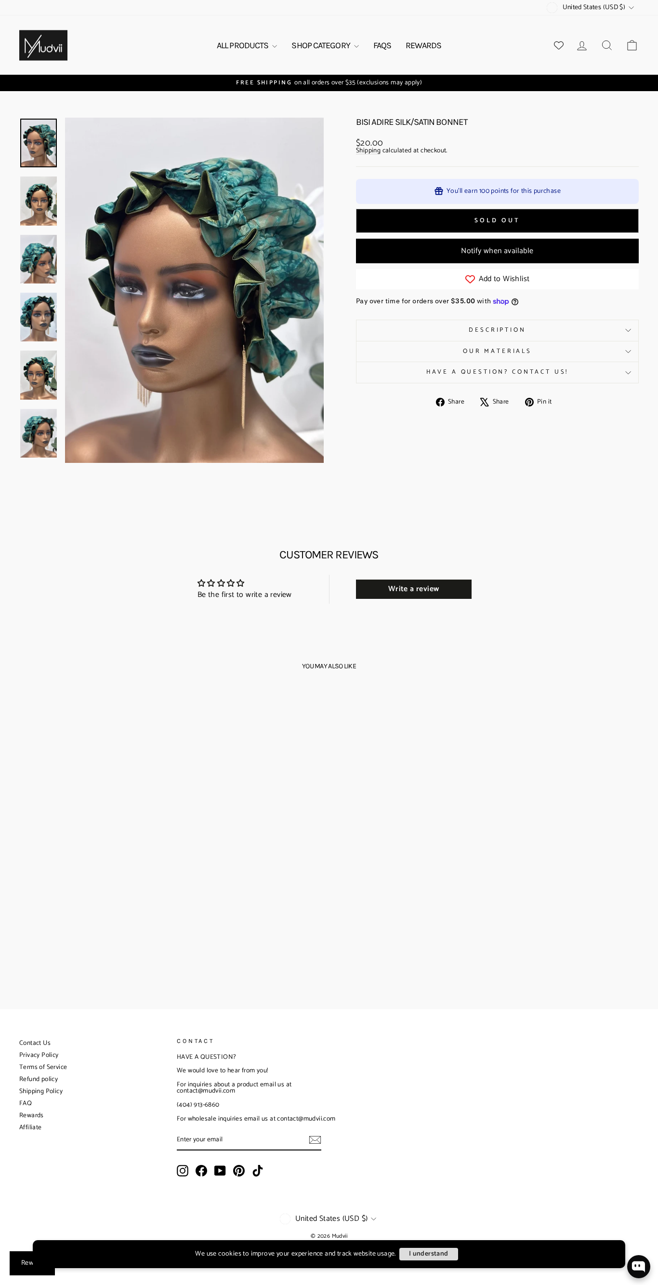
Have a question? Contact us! (497, 372)
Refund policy (38, 1079)
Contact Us (35, 1043)
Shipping (368, 151)
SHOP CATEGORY (321, 45)
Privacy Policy (39, 1055)
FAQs (382, 45)
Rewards (31, 1115)
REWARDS (423, 45)
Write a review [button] (413, 588)
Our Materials (497, 351)
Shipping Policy (41, 1091)
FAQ (25, 1103)
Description (497, 330)
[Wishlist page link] (559, 45)
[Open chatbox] (638, 1266)
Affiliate (30, 1128)
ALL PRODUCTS (243, 45)
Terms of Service (43, 1067)
